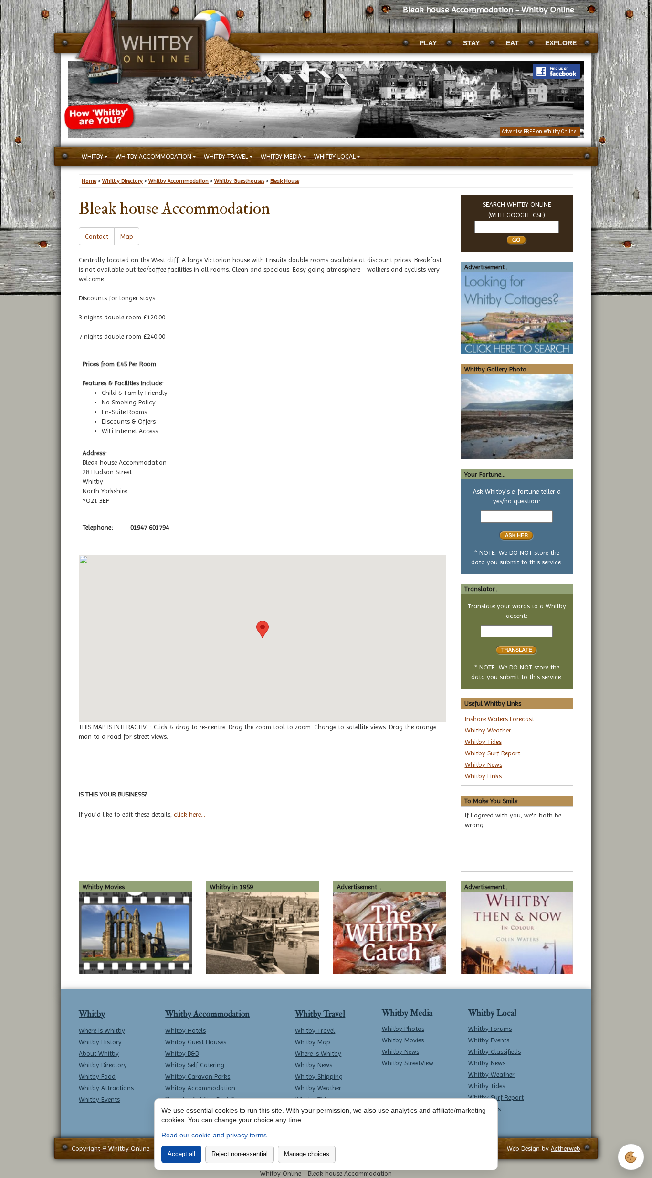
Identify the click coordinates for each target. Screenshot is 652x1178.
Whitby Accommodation (207, 1013)
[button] (262, 629)
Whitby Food (97, 1076)
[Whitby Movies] (135, 932)
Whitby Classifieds (494, 1051)
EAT (512, 43)
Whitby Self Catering (194, 1065)
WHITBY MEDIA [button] (281, 156)
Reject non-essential (239, 1153)
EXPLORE (561, 43)
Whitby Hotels (185, 1030)
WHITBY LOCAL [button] (335, 156)
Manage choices (306, 1153)
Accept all (181, 1153)
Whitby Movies (403, 1040)
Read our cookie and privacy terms (214, 1135)
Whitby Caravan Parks (197, 1076)
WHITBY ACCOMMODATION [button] (153, 156)
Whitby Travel (320, 1013)
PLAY (428, 43)
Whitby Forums (490, 1028)
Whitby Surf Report (492, 753)
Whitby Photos (403, 1028)
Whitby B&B (182, 1053)
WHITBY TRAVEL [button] (226, 156)
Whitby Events (99, 1099)
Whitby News (483, 764)
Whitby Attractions (106, 1088)
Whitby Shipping (319, 1076)
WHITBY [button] (92, 156)
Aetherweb (565, 1148)
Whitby (92, 1013)
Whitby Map (312, 1042)
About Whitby (99, 1053)
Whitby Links (483, 776)
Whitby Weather (488, 730)
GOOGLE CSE (524, 215)
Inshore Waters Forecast (499, 718)
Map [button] (126, 236)
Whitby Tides (483, 741)
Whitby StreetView (407, 1063)
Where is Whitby (102, 1030)
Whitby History (100, 1042)
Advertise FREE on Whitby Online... (540, 131)
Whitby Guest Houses (195, 1042)
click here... (189, 814)
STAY (471, 43)
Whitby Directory (103, 1065)
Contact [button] (96, 236)
